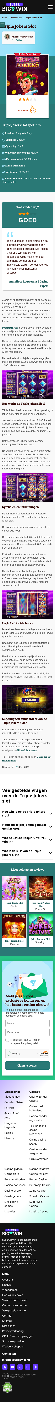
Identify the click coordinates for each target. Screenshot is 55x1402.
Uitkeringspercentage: (18, 152)
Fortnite (9, 1107)
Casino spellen (13, 1190)
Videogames (12, 1096)
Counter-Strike (13, 1102)
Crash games (12, 1196)
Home (4, 18)
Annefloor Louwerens (22, 36)
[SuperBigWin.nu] (14, 6)
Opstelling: (11, 146)
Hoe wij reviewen (12, 1295)
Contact (7, 1315)
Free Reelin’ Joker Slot (41, 904)
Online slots (11, 1173)
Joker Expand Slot (14, 940)
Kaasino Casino (38, 1211)
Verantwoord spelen (14, 1300)
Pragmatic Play (10, 327)
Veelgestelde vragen (14, 1310)
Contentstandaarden (15, 1305)
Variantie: (11, 140)
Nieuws (6, 1284)
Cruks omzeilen (38, 1159)
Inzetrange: (12, 172)
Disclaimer (8, 1325)
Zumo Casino (37, 1190)
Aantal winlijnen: (14, 165)
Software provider (13, 1341)
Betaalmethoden (14, 1179)
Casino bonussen (15, 1185)
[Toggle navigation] (50, 7)
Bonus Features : (14, 178)
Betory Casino (38, 1179)
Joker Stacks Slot (14, 902)
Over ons (7, 1279)
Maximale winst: (15, 159)
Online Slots (16, 18)
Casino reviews (38, 1173)
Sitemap (7, 1320)
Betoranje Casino (40, 1185)
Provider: (10, 133)
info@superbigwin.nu (16, 1359)
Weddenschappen (13, 1346)
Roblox (8, 1132)
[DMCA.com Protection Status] (7, 1385)
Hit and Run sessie (27, 750)
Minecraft (10, 1138)
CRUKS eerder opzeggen (17, 1336)
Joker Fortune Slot (40, 939)
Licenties (9, 1211)
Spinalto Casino (39, 1196)
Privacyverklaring (13, 1331)
